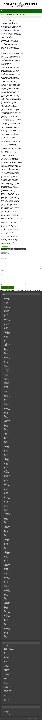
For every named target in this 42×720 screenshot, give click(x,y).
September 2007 (7, 370)
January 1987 (6, 637)
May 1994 (6, 545)
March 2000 (6, 468)
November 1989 (7, 602)
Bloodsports (6, 657)
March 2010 (6, 341)
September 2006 (7, 383)
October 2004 (6, 408)
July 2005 (6, 398)
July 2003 (6, 424)
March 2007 (6, 377)
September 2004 (7, 409)
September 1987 (7, 629)
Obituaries (6, 687)
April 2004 (6, 415)
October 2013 (6, 298)
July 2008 (6, 360)
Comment (3, 258)
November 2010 (7, 332)
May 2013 (6, 302)
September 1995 (7, 528)
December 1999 (7, 471)
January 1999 (6, 483)
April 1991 (6, 583)
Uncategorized (7, 698)
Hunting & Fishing (7, 674)
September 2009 (7, 346)
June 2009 (6, 349)
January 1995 (6, 536)
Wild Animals (23, 249)
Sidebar (37, 11)
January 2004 (6, 417)
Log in (5, 710)
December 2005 (7, 392)
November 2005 (7, 394)
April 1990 (6, 597)
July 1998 (6, 489)
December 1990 (7, 587)
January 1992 (6, 573)
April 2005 (6, 401)
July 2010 (6, 336)
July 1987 (6, 631)
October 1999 (6, 473)
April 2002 (6, 441)
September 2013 (7, 299)
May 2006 (6, 387)
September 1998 (7, 488)
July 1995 (6, 530)
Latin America (6, 675)
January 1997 (6, 509)
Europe (3, 249)
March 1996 (6, 522)
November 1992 (7, 564)
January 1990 (6, 599)
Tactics (5, 695)
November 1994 (7, 539)
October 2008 (6, 357)
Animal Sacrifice (7, 648)
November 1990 (7, 589)
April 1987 (6, 635)
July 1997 (6, 502)
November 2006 (7, 380)
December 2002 (7, 432)
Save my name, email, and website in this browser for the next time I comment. (16, 284)
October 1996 (6, 513)
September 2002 (7, 435)
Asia (4, 653)
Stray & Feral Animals (8, 694)
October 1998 (6, 487)
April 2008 (6, 363)
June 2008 (6, 361)
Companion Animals (8, 660)
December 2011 (7, 319)
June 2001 (6, 451)
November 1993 (7, 552)
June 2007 (6, 373)
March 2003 (6, 429)
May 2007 (6, 374)
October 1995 (6, 527)
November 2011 (7, 320)
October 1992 (6, 565)
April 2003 (6, 428)
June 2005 (6, 399)
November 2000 (7, 459)
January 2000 (6, 470)
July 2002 (6, 437)
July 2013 (6, 301)
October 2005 (6, 395)
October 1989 (6, 603)
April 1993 (6, 560)
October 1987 (6, 628)
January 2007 (6, 378)
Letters (5, 678)
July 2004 (6, 411)
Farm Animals (6, 669)
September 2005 (7, 396)
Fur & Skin (8, 249)
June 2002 (6, 438)
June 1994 (6, 544)
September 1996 (7, 514)
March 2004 (6, 416)
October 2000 (6, 460)
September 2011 (7, 323)
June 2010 (6, 337)
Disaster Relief (7, 664)
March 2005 (6, 403)
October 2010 (6, 333)
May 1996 (6, 519)
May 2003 (6, 426)
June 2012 (6, 312)
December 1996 (7, 510)
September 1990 (7, 591)
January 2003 (6, 430)
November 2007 (7, 367)
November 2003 (7, 420)
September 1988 (7, 618)
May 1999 (6, 479)
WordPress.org (7, 714)
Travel (5, 696)
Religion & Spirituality (8, 690)
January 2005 (6, 404)
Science (5, 692)
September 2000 (7, 462)
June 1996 (6, 518)
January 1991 (6, 586)
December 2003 (7, 418)
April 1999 (6, 480)
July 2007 (6, 371)
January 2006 (6, 391)
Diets (5, 662)
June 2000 (6, 464)
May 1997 (6, 505)
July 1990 (6, 593)
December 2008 (7, 356)
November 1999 (7, 472)
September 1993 (7, 555)
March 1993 (6, 561)
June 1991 (6, 581)
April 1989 (6, 610)
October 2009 (6, 345)
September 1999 (7, 475)
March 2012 (6, 316)
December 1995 (7, 525)
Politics (5, 688)
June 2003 (6, 425)
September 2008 (7, 358)
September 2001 (7, 449)
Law (12, 249)
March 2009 (6, 353)
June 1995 (6, 531)
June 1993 (6, 557)
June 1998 (6, 490)
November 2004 (7, 407)
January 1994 (6, 549)
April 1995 (6, 534)
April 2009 (6, 352)
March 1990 (6, 598)
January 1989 (6, 614)
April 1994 (6, 547)
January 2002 (6, 443)
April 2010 (6, 340)
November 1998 (7, 485)
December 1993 (7, 551)
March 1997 (6, 508)
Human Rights (6, 673)
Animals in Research (8, 650)
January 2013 (6, 306)
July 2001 (6, 450)
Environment (6, 666)
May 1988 (6, 621)
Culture (5, 661)
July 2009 (6, 348)
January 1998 (6, 496)
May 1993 (6, 559)
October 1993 (6, 553)
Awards (5, 656)
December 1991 (7, 574)
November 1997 (7, 498)
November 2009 (7, 344)
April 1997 (6, 506)
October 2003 (6, 421)
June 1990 (6, 594)
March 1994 (6, 548)
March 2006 (6, 390)
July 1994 (6, 543)
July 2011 (6, 324)
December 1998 (7, 484)
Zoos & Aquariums (7, 702)
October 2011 (6, 322)
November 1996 (7, 511)
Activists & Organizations (9, 645)
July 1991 (6, 580)
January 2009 (6, 354)
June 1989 (6, 607)
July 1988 (6, 619)
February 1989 (7, 612)
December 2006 (7, 379)
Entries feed (6, 711)
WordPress (32, 718)
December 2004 (7, 405)
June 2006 (6, 386)
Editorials (6, 665)
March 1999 (6, 481)
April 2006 (6, 388)
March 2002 (6, 442)
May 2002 (6, 439)
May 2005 (6, 400)
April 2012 (6, 315)
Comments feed (7, 712)
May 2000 (6, 466)
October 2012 (6, 308)
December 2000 (7, 458)
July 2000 (6, 463)
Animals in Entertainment (9, 649)
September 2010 (7, 335)
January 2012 (6, 318)
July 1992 (6, 566)
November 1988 (7, 616)
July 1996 (6, 517)
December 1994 (7, 538)
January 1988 (6, 625)
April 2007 (6, 375)
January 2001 (6, 456)
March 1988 (6, 624)
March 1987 (6, 636)
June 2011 (6, 325)
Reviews (5, 691)
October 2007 (6, 369)
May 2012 (6, 314)
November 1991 (7, 576)
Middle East (6, 683)
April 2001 (6, 454)
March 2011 (6, 329)
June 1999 (6, 477)
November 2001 (7, 446)
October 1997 (6, 500)
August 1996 (6, 515)
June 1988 (6, 620)
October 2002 (6, 434)
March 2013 (6, 305)
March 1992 (6, 572)
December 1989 (7, 600)
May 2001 (6, 453)
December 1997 (7, 497)
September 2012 (7, 310)
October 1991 (6, 577)
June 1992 (6, 568)
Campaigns (6, 658)
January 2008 (6, 366)
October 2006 (6, 382)
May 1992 (6, 569)
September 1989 (7, 604)
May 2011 (6, 327)
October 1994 (6, 540)
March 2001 (6, 455)
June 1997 (6, 504)
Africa (5, 647)
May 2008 (6, 362)
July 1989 (6, 606)
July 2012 (6, 311)
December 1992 (7, 563)
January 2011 (6, 331)
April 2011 (6, 328)
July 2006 (6, 384)
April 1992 (6, 570)
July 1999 (6, 476)
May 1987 (6, 633)
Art (4, 652)
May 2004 (6, 413)
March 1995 (6, 535)
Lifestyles (6, 679)
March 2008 (6, 365)
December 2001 (7, 445)
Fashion (5, 670)
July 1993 (6, 556)
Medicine (5, 682)
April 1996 (6, 521)
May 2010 (6, 339)
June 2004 (6, 412)
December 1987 (7, 627)
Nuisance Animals (7, 686)
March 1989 (6, 611)
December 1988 (7, 615)
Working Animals (7, 700)
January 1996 (6, 523)
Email (2, 274)
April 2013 (6, 303)
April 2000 (6, 467)
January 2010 (6, 343)
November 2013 (7, 297)
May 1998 (6, 492)
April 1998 (6, 493)
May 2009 (6, 350)
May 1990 (6, 595)
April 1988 (6, 623)
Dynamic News (37, 718)
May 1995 (6, 532)
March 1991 (6, 585)
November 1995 (7, 526)
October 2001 (6, 447)
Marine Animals (7, 681)
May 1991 (6, 582)
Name (2, 270)
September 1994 (7, 542)
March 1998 (6, 494)
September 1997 (7, 501)
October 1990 (6, 590)
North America (16, 249)
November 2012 (7, 307)
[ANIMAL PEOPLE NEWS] (21, 2)
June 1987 (6, 632)
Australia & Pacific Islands (9, 654)
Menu (4, 11)
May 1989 (6, 608)
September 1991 (7, 578)
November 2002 (7, 433)
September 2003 (7, 422)
